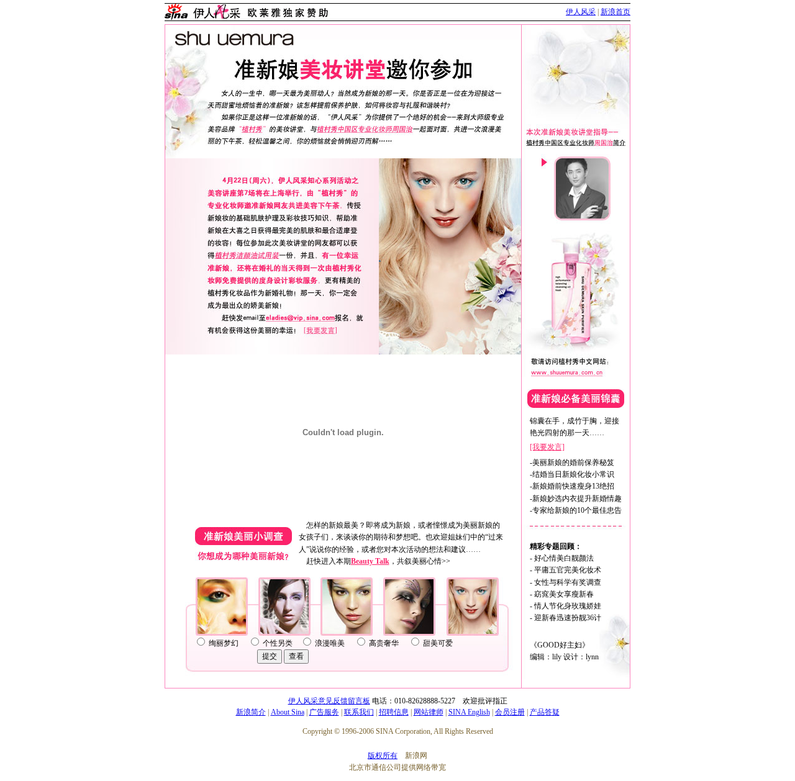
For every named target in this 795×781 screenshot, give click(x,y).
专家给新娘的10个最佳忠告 (577, 510)
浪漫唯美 (330, 643)
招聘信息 (394, 712)
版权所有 (383, 755)
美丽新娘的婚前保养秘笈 (573, 462)
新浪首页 (615, 11)
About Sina (287, 712)
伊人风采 (581, 11)
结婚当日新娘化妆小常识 (573, 474)
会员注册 (510, 712)
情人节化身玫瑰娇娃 (567, 606)
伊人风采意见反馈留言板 (329, 701)
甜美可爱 (438, 643)
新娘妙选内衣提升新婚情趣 (577, 498)
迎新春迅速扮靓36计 (567, 617)
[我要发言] (547, 447)
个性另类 (278, 643)
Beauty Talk (370, 561)
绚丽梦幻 (223, 643)
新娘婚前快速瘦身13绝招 (573, 486)
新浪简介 (251, 712)
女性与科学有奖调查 (567, 582)
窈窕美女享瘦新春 (564, 594)
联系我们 (359, 712)
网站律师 (428, 712)
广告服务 (324, 712)
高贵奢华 (384, 643)
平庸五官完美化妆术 (567, 570)
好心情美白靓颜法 (564, 558)
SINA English (469, 712)
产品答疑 (545, 712)
